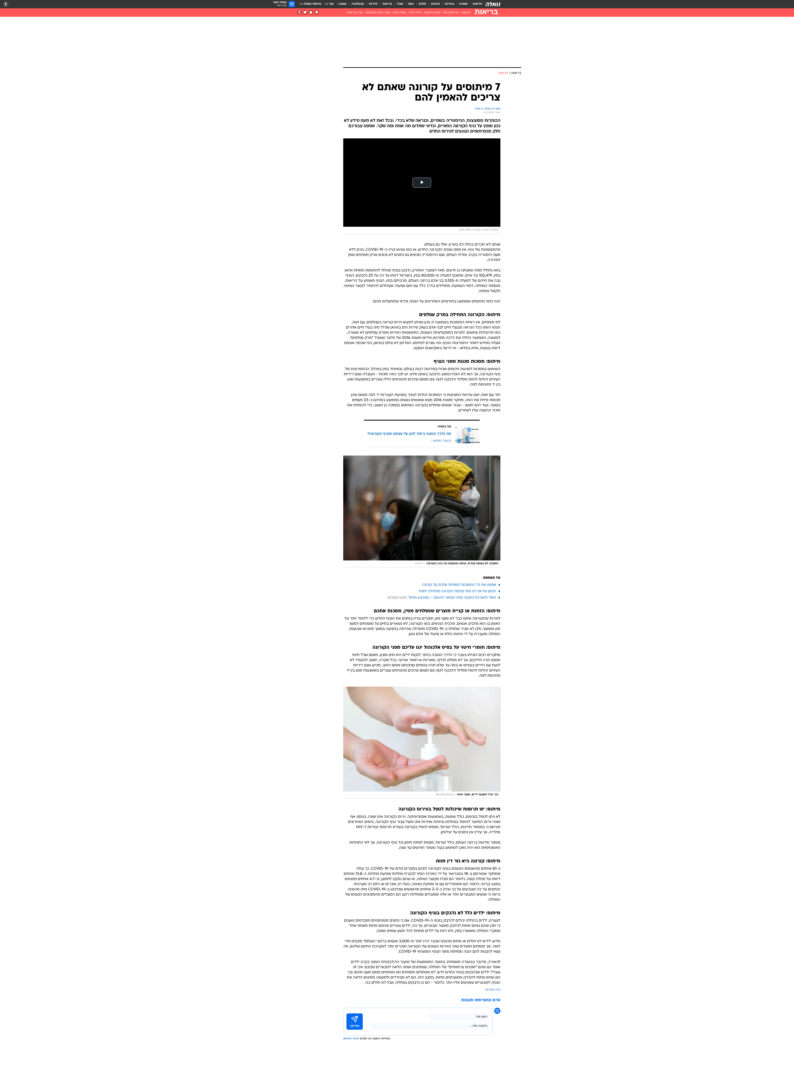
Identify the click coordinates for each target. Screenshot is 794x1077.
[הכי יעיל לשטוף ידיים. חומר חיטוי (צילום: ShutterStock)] (421, 743)
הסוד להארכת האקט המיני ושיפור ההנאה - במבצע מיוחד (452, 598)
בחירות (449, 4)
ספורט (463, 4)
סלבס (422, 4)
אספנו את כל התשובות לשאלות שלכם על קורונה (459, 585)
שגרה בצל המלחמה (377, 12)
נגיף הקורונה (492, 989)
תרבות (435, 4)
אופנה (342, 4)
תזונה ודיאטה (432, 12)
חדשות (477, 4)
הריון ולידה (415, 12)
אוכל (400, 4)
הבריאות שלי (451, 12)
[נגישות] (5, 4)
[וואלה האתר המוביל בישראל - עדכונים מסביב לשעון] (492, 4)
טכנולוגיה (358, 4)
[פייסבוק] (299, 12)
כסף (411, 4)
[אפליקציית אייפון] (310, 12)
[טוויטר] (305, 12)
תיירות (373, 4)
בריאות (387, 4)
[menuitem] (475, 4)
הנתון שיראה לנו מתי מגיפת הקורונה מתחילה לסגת (457, 591)
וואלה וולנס (399, 12)
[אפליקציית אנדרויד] (316, 12)
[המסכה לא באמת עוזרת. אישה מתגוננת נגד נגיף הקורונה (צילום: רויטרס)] (421, 511)
